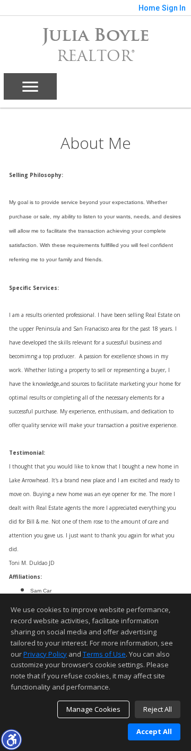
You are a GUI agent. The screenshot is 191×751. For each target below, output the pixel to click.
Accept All (154, 731)
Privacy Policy (45, 654)
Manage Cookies (93, 709)
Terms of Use (104, 654)
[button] (11, 739)
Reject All (157, 709)
